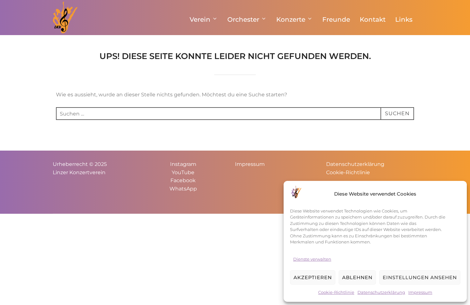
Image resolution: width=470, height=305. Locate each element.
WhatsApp (183, 189)
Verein (200, 19)
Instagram (183, 164)
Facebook (183, 180)
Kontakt (373, 19)
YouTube (183, 172)
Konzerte (290, 19)
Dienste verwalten (312, 259)
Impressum (420, 292)
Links (403, 19)
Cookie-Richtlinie (336, 292)
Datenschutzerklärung (381, 292)
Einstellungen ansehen (420, 277)
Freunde (336, 19)
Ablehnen (357, 277)
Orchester (243, 19)
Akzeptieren (313, 277)
